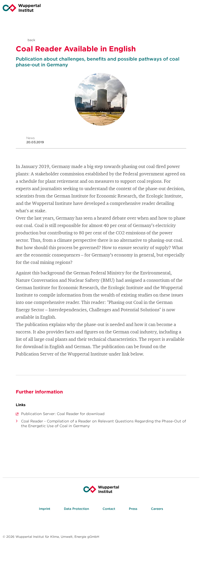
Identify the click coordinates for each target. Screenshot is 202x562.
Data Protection (76, 509)
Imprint (44, 509)
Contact (109, 509)
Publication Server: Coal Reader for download (62, 413)
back (31, 40)
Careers (157, 509)
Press (133, 509)
